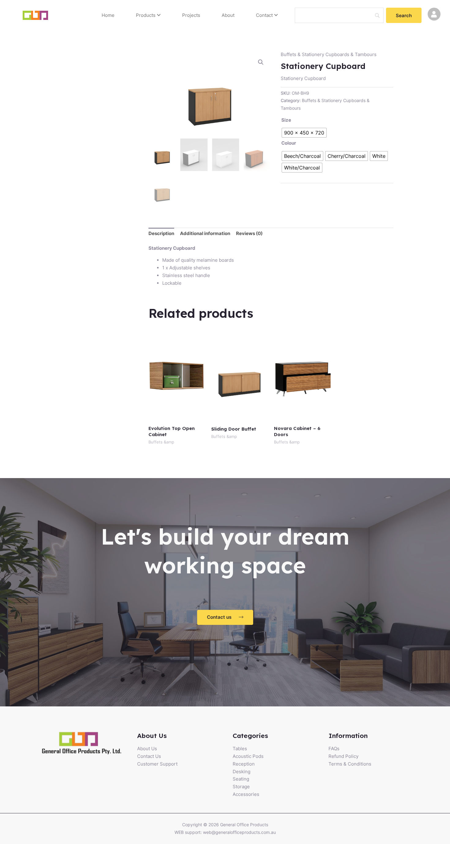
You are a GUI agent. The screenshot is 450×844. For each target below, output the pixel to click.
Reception (244, 764)
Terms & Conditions (349, 764)
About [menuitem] (228, 15)
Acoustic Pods (248, 756)
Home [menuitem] (108, 15)
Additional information (205, 233)
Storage (241, 786)
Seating (241, 779)
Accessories (246, 794)
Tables (240, 748)
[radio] (304, 132)
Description (161, 233)
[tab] (161, 234)
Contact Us (149, 756)
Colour (288, 143)
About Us (147, 748)
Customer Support (157, 764)
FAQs (333, 748)
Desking (241, 771)
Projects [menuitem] (191, 15)
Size (286, 120)
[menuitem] (148, 15)
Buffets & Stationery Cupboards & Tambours (329, 54)
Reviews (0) (249, 233)
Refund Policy (343, 756)
